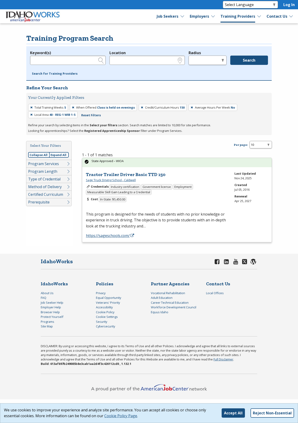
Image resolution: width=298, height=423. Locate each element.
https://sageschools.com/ (108, 235)
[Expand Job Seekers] (182, 16)
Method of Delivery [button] (45, 186)
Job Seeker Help (52, 302)
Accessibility (104, 307)
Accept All (233, 413)
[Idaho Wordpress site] (253, 261)
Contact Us (277, 16)
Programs (47, 322)
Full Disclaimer (223, 359)
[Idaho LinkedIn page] (226, 261)
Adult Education (162, 298)
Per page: (241, 145)
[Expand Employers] (213, 16)
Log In (289, 4)
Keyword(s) (40, 52)
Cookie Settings (107, 317)
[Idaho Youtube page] (236, 261)
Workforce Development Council (173, 307)
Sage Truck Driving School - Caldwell (111, 180)
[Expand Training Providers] (259, 16)
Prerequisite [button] (39, 202)
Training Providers (237, 16)
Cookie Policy (105, 312)
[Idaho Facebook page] (217, 261)
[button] (54, 74)
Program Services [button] (43, 163)
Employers (199, 16)
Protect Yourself (52, 317)
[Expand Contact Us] (291, 16)
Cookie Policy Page (120, 415)
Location (117, 52)
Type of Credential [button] (44, 179)
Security (101, 322)
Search (249, 60)
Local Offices (215, 293)
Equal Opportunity (108, 298)
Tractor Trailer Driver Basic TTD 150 (126, 174)
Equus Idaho (159, 312)
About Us (47, 293)
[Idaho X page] (245, 261)
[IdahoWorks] (33, 16)
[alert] (177, 162)
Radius (195, 52)
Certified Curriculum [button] (45, 194)
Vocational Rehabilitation (168, 293)
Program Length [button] (42, 171)
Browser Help (50, 312)
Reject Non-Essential (272, 413)
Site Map (47, 326)
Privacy (100, 293)
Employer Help (51, 307)
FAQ (43, 298)
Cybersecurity (105, 326)
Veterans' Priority (108, 302)
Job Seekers (167, 16)
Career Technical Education (170, 302)
